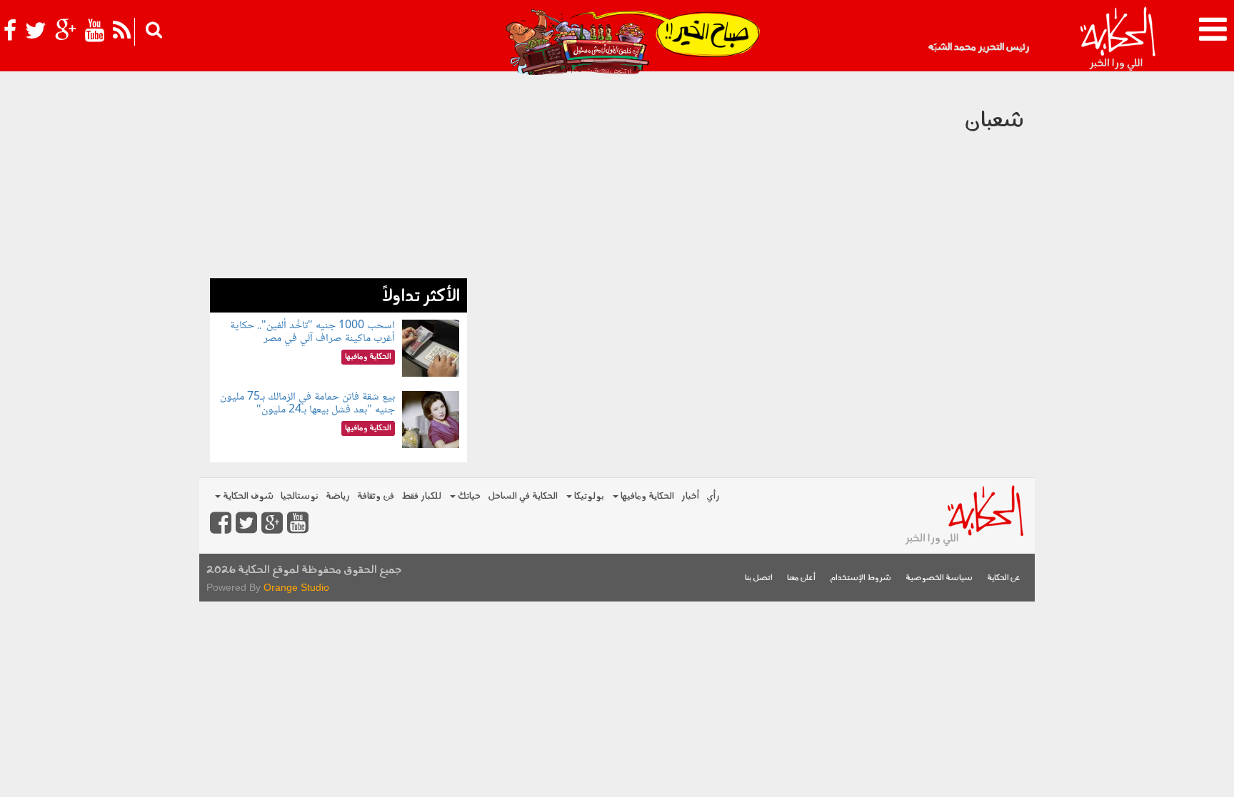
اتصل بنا (759, 578)
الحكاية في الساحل (523, 496)
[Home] (1117, 39)
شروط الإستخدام (860, 578)
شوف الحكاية (247, 496)
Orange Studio (296, 587)
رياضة (338, 496)
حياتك (468, 496)
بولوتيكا (588, 496)
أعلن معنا (801, 578)
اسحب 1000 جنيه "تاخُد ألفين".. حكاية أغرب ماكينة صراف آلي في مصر (312, 332)
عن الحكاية (1003, 578)
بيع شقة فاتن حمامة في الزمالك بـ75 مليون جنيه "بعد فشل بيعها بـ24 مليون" (307, 403)
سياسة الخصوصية (939, 578)
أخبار (690, 496)
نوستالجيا (299, 496)
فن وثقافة (375, 496)
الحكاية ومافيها (646, 496)
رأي (713, 496)
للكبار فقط (421, 496)
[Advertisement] (338, 178)
